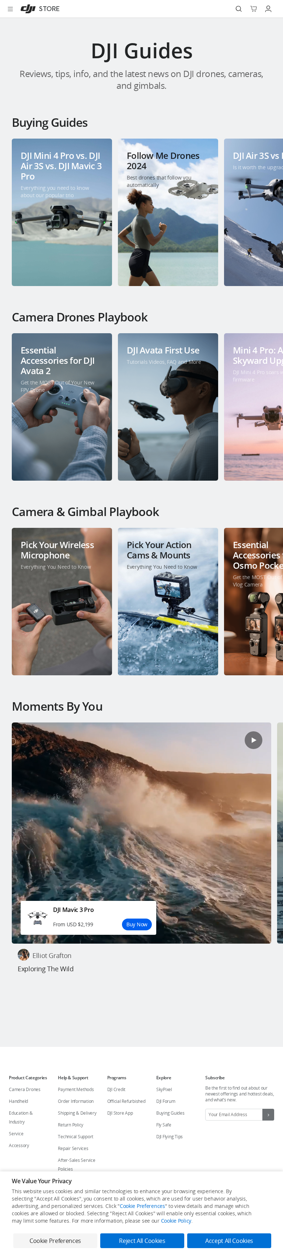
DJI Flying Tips (169, 1136)
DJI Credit (116, 1089)
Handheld (18, 1101)
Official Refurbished (126, 1101)
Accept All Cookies (229, 1241)
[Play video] (253, 740)
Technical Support (75, 1136)
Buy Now (136, 924)
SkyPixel (164, 1089)
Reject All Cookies (142, 1241)
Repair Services (73, 1148)
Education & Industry (20, 1117)
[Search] (238, 8)
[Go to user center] (268, 8)
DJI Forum (165, 1101)
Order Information (76, 1101)
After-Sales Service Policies (76, 1164)
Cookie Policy (176, 1220)
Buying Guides (170, 1113)
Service (16, 1134)
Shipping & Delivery (77, 1113)
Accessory (19, 1145)
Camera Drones (25, 1089)
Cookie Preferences (142, 1205)
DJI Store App (120, 1113)
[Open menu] (10, 8)
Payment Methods (76, 1089)
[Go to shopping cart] (253, 8)
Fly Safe (163, 1125)
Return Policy (70, 1125)
